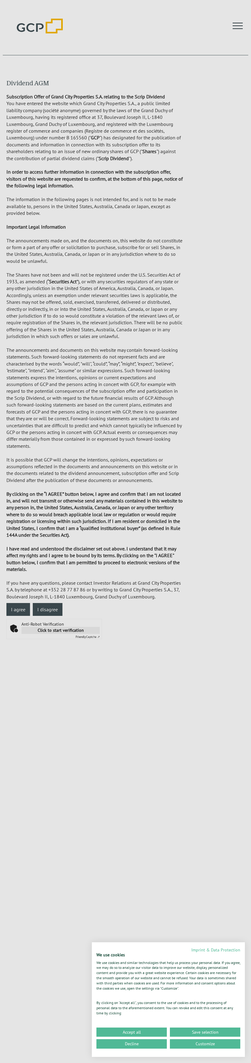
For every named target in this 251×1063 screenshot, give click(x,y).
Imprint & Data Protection (215, 950)
